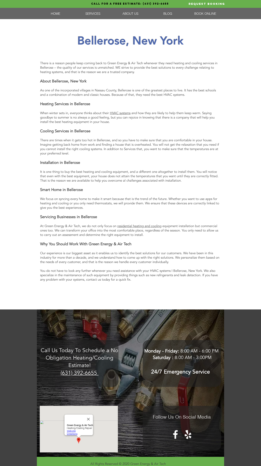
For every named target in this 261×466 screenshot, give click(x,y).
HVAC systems (120, 113)
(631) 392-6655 (156, 3)
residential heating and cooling (139, 226)
